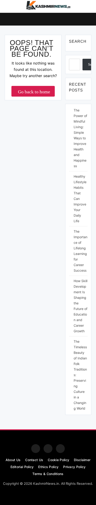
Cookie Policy (58, 460)
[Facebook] (35, 448)
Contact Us (34, 460)
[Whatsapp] (60, 448)
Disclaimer (82, 460)
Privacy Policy (74, 467)
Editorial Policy (22, 467)
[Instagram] (48, 448)
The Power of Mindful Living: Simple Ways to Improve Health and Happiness (80, 138)
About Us (13, 460)
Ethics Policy (48, 467)
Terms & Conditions (47, 474)
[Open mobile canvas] (6, 18)
